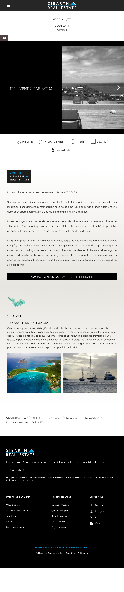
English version (58, 527)
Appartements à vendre (17, 510)
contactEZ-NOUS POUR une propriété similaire (62, 276)
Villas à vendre (13, 504)
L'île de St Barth (59, 521)
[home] (62, 5)
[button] (23, 5)
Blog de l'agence (59, 516)
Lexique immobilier (60, 504)
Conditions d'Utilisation (77, 553)
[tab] (4, 38)
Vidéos (9, 521)
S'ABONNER (17, 469)
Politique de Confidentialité (49, 553)
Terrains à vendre (14, 516)
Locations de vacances (17, 527)
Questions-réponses (61, 510)
